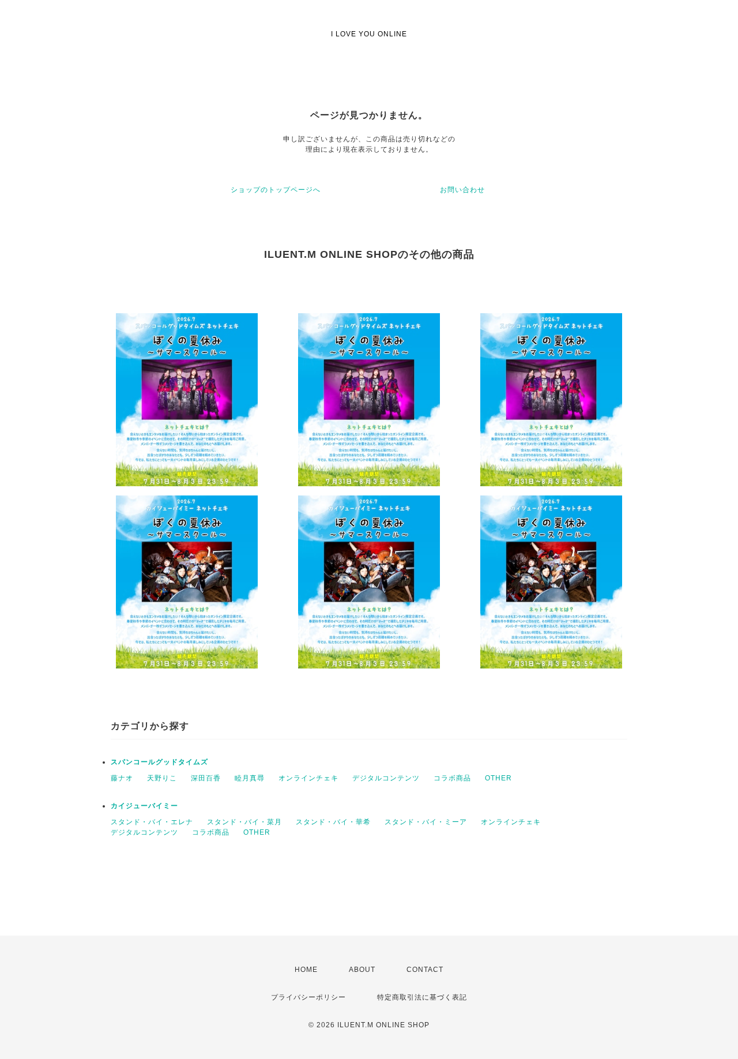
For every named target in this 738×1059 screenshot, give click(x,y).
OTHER (498, 778)
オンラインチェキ (308, 778)
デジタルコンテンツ (386, 778)
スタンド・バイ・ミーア (426, 822)
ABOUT (362, 970)
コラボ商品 (452, 778)
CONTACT (424, 970)
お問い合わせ (462, 190)
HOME (306, 970)
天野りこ (162, 778)
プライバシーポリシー (308, 997)
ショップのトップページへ (276, 190)
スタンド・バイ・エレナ (152, 822)
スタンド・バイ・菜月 (244, 822)
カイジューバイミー (144, 806)
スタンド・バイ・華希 (333, 822)
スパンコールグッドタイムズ (159, 762)
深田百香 (206, 778)
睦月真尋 (250, 778)
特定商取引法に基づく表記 (422, 997)
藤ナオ (122, 778)
